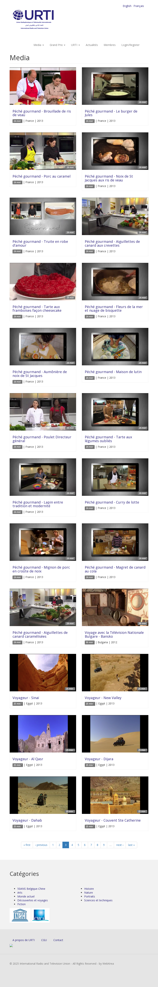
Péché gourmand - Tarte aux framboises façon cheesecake (37, 308)
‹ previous (41, 845)
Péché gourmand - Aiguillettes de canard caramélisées (40, 634)
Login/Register (130, 45)
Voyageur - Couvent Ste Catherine (113, 820)
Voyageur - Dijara (99, 759)
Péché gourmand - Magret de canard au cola (115, 569)
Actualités (92, 45)
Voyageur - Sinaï (26, 697)
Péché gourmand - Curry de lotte (112, 502)
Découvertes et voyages (32, 900)
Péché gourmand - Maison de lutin (113, 371)
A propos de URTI (24, 940)
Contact (58, 940)
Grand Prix (56, 45)
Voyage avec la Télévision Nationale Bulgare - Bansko (114, 634)
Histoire (89, 889)
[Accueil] (41, 19)
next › (119, 845)
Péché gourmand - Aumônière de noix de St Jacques (40, 373)
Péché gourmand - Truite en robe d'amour (40, 243)
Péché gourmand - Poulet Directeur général (42, 439)
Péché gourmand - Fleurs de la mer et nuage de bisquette (114, 308)
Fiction (21, 904)
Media (38, 45)
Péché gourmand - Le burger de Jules (111, 113)
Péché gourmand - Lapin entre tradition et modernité (38, 504)
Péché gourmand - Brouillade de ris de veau (42, 113)
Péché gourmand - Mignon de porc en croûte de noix (41, 569)
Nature (88, 892)
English (127, 6)
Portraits (89, 896)
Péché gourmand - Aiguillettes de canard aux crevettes (112, 243)
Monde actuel (25, 896)
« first (27, 845)
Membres (110, 45)
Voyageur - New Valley (103, 697)
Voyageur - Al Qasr (28, 759)
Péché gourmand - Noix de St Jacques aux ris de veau (109, 178)
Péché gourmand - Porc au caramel (42, 176)
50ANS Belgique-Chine (31, 889)
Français (139, 6)
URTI (74, 45)
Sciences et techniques (98, 900)
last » (131, 845)
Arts (19, 892)
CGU (44, 940)
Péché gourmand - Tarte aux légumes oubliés (108, 439)
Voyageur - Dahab (27, 820)
